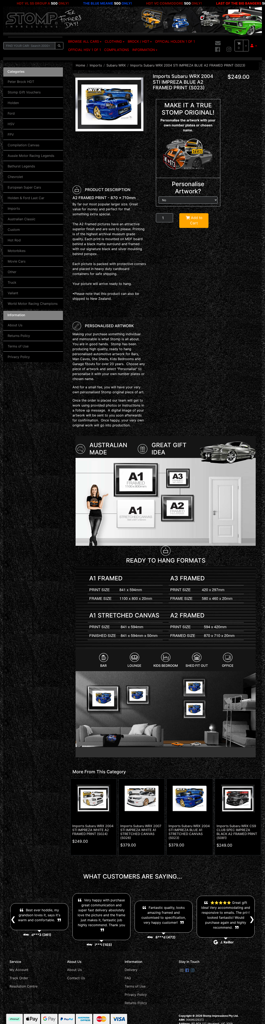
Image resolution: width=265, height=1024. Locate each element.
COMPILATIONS (116, 50)
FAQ (128, 978)
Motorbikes (16, 251)
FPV (11, 134)
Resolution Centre (23, 986)
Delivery (131, 970)
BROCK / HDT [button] (138, 41)
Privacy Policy (19, 357)
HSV (11, 124)
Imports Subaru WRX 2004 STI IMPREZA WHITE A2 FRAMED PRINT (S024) (92, 830)
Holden (13, 103)
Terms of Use (18, 346)
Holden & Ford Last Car (26, 198)
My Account (19, 970)
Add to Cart (196, 220)
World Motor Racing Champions (33, 303)
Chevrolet (15, 177)
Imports (14, 208)
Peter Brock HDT (21, 82)
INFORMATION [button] (143, 50)
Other (12, 272)
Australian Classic (21, 219)
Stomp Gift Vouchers (24, 92)
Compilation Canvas (23, 145)
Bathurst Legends (21, 166)
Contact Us (76, 978)
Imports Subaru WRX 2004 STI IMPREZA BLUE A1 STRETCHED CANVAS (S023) (189, 832)
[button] (254, 45)
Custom (14, 230)
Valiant (13, 293)
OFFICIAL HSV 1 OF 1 (84, 50)
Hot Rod (14, 240)
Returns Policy (19, 336)
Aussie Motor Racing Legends (31, 156)
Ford (11, 113)
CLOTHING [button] (113, 41)
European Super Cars (24, 187)
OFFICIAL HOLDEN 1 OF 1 (175, 41)
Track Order (19, 978)
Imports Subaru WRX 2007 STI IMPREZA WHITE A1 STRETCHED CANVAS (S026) (140, 832)
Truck (12, 282)
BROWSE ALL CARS (83, 41)
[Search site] (59, 45)
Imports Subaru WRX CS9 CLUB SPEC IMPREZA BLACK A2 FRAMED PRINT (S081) (237, 832)
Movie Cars (16, 261)
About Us (15, 325)
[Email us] (218, 43)
